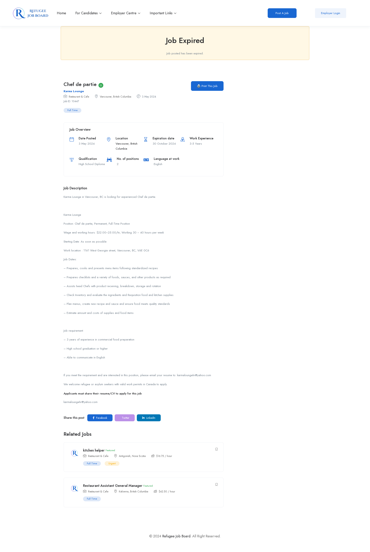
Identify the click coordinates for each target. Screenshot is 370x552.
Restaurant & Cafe (79, 97)
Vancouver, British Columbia (115, 97)
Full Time (72, 110)
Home (61, 13)
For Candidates (87, 13)
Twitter (125, 418)
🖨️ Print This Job (207, 86)
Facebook (101, 418)
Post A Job (282, 13)
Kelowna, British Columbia (133, 491)
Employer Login (330, 13)
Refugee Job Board (176, 536)
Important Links (161, 13)
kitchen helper (94, 450)
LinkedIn (150, 418)
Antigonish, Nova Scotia (132, 456)
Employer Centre (124, 13)
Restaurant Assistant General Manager (112, 485)
